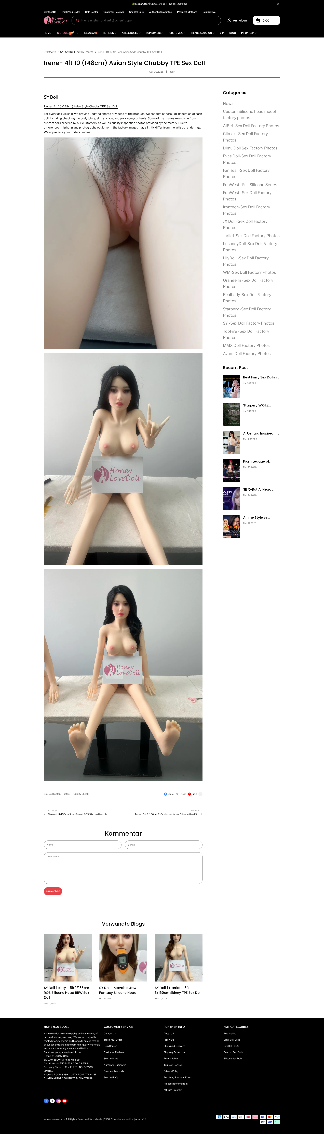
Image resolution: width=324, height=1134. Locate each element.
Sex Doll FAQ (210, 11)
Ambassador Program (176, 1083)
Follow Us (169, 1039)
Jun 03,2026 (249, 411)
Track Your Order (70, 11)
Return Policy (171, 1058)
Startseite (50, 52)
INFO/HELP (247, 32)
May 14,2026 (249, 495)
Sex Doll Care (136, 11)
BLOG (232, 32)
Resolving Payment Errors (178, 1077)
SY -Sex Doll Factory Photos (76, 52)
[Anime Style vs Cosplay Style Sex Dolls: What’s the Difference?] (231, 526)
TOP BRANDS (153, 32)
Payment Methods (187, 11)
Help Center (91, 11)
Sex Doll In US (231, 1046)
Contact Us (50, 11)
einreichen (53, 891)
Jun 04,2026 (249, 383)
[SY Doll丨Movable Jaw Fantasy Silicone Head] (123, 958)
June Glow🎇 (91, 32)
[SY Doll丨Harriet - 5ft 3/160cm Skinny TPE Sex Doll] (178, 958)
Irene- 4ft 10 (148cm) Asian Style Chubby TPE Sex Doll (81, 106)
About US (169, 1033)
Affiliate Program (173, 1090)
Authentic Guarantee (160, 11)
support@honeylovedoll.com (66, 1052)
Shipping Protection (174, 1052)
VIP (222, 32)
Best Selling (230, 1033)
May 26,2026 (250, 439)
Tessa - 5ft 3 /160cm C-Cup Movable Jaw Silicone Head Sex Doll (167, 814)
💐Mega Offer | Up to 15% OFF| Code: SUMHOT (159, 3)
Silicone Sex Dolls (233, 1058)
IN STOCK (62, 32)
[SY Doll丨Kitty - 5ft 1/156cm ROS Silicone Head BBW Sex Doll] (68, 958)
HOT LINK (108, 32)
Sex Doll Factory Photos (57, 793)
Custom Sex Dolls (233, 1052)
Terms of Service (173, 1065)
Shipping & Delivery (174, 1046)
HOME (47, 32)
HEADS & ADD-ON (201, 32)
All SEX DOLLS (130, 32)
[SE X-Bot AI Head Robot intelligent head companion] (231, 498)
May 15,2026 (249, 467)
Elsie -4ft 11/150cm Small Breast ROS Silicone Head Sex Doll (80, 814)
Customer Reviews (113, 11)
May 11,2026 (249, 523)
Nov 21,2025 (50, 1003)
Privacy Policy (171, 1071)
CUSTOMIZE (176, 32)
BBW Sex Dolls (232, 1039)
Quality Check (81, 793)
